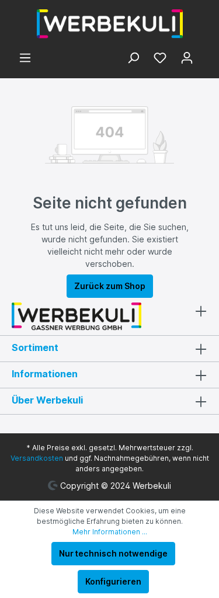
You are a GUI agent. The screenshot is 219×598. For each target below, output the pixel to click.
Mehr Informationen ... (109, 531)
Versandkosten (37, 458)
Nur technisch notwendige (113, 553)
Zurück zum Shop (109, 286)
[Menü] (25, 59)
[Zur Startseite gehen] (109, 24)
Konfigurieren (113, 581)
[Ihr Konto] (186, 59)
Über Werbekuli (47, 400)
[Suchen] (133, 59)
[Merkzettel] (160, 59)
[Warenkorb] (203, 55)
